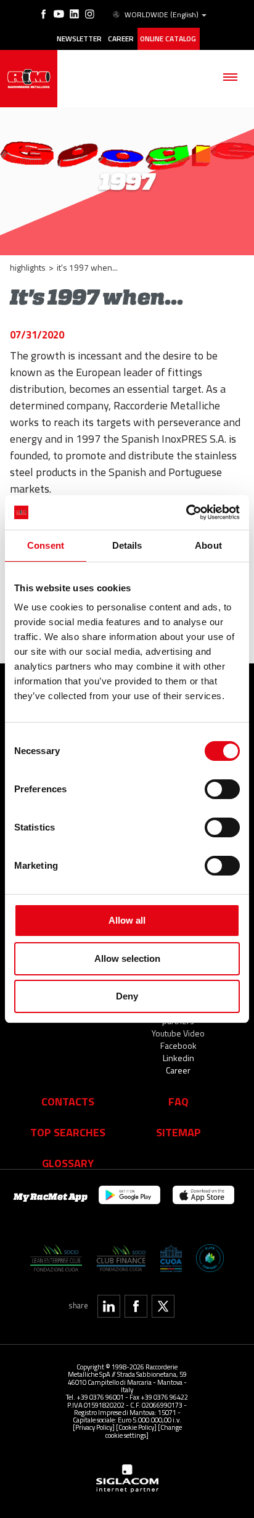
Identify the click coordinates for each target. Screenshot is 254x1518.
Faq (178, 1101)
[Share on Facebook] (136, 1306)
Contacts (67, 1101)
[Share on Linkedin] (108, 1306)
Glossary (68, 1162)
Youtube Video (178, 1033)
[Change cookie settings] (143, 1431)
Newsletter (79, 38)
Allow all (127, 920)
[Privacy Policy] (94, 1427)
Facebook (178, 1045)
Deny (127, 996)
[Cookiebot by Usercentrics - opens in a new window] (186, 512)
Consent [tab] (45, 545)
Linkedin (178, 1057)
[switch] (222, 789)
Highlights (28, 267)
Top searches (67, 1132)
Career (121, 38)
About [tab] (208, 545)
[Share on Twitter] (163, 1306)
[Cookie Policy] (136, 1427)
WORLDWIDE (162, 14)
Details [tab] (127, 545)
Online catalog (168, 38)
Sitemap (178, 1132)
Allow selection (127, 958)
